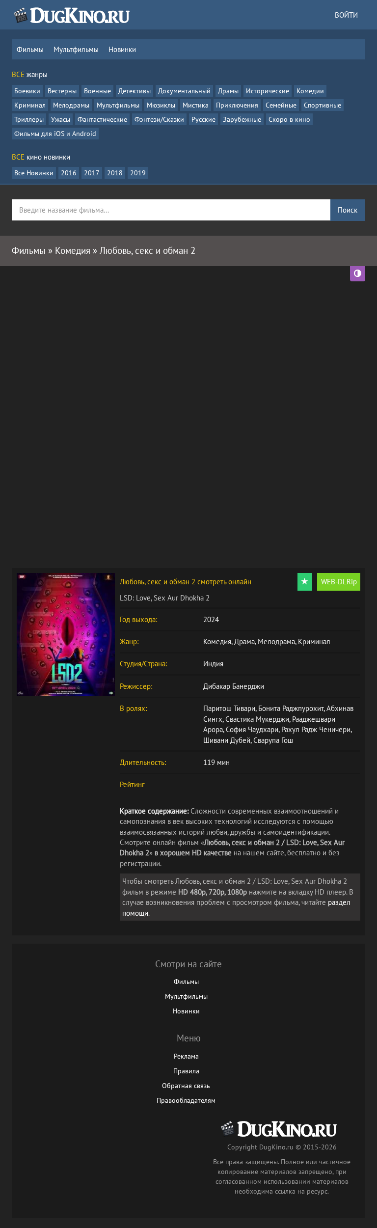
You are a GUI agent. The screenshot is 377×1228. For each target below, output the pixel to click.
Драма (244, 641)
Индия (213, 663)
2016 (69, 172)
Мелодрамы (71, 105)
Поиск (347, 210)
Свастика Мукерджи (257, 719)
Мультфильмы (76, 49)
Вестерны (62, 90)
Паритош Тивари (229, 708)
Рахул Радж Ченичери (315, 729)
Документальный (184, 90)
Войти (346, 15)
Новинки (122, 49)
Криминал (30, 105)
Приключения (237, 105)
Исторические (267, 90)
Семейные (281, 105)
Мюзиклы (161, 105)
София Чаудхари (252, 729)
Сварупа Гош (273, 740)
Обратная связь (186, 1085)
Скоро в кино (289, 119)
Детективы (134, 90)
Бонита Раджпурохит (290, 708)
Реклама (186, 1056)
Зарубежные (242, 119)
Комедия (217, 641)
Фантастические (102, 119)
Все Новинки (34, 172)
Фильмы (30, 49)
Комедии (310, 90)
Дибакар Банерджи (233, 686)
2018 (115, 172)
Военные (97, 90)
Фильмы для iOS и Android (55, 133)
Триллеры (29, 119)
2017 (92, 172)
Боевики (27, 90)
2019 (138, 172)
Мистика (196, 105)
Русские (203, 119)
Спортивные (322, 105)
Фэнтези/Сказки (159, 119)
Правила (186, 1070)
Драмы (228, 90)
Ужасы (60, 119)
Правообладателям (186, 1100)
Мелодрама (276, 641)
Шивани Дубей (226, 740)
